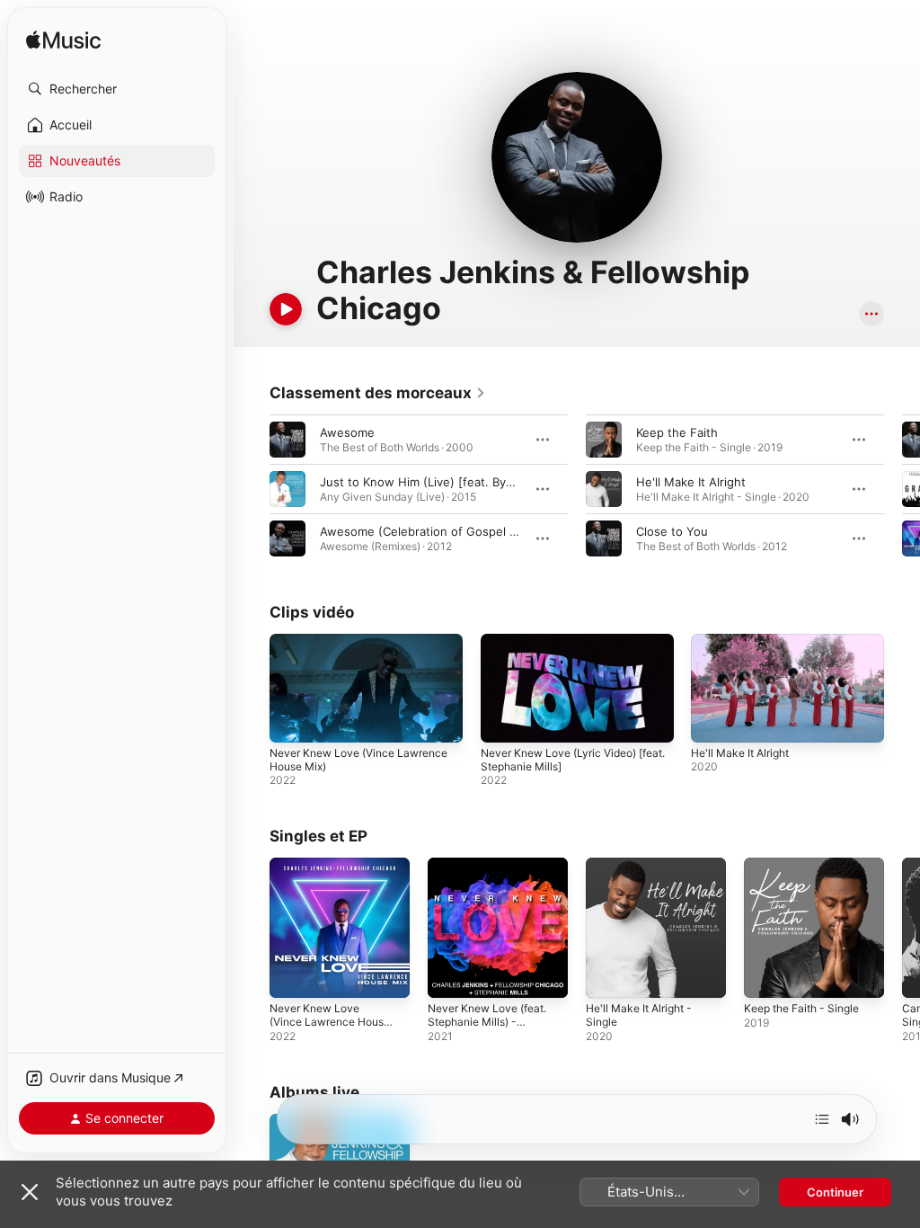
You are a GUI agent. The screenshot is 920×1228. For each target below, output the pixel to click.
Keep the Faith (677, 432)
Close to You (672, 531)
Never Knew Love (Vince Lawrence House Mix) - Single (330, 1021)
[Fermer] (30, 1192)
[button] (117, 89)
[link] (378, 393)
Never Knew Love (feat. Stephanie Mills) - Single (487, 1021)
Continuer (835, 1192)
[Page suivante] (902, 489)
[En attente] (822, 1119)
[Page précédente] (251, 489)
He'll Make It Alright (691, 482)
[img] (63, 41)
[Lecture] (286, 309)
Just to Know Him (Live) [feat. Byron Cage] (441, 482)
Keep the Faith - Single (801, 1008)
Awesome (347, 432)
